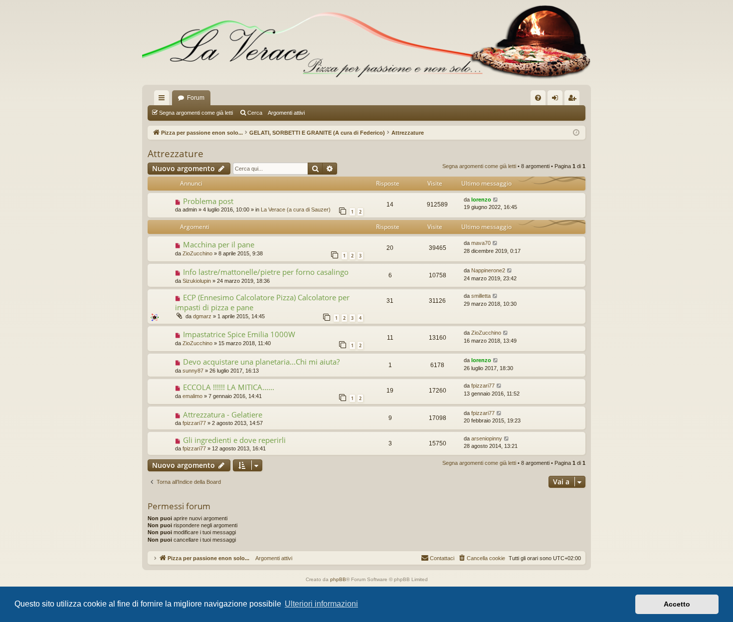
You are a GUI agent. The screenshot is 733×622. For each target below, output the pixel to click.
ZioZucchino (197, 253)
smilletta (481, 296)
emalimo (192, 396)
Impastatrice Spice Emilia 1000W (239, 334)
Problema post (208, 201)
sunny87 (193, 371)
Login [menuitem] (556, 99)
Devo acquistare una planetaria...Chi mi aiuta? (261, 362)
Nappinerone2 (488, 270)
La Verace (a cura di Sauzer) (296, 209)
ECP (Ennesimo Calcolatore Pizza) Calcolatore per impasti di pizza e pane (262, 302)
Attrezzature (175, 153)
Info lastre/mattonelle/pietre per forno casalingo (266, 272)
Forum (195, 97)
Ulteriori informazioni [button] (321, 604)
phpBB (338, 579)
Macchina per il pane (218, 244)
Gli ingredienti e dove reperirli (234, 440)
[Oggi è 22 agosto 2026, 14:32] (576, 133)
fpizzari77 (483, 386)
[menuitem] (538, 97)
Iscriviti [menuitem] (574, 99)
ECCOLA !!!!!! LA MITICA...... (228, 387)
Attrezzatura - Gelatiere (222, 414)
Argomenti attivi (286, 113)
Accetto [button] (677, 604)
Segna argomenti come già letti (196, 113)
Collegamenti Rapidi (163, 99)
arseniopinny (486, 438)
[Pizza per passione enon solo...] (366, 42)
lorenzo (481, 200)
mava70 (481, 243)
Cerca (254, 113)
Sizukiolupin (197, 281)
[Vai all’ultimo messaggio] (496, 200)
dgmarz (202, 316)
